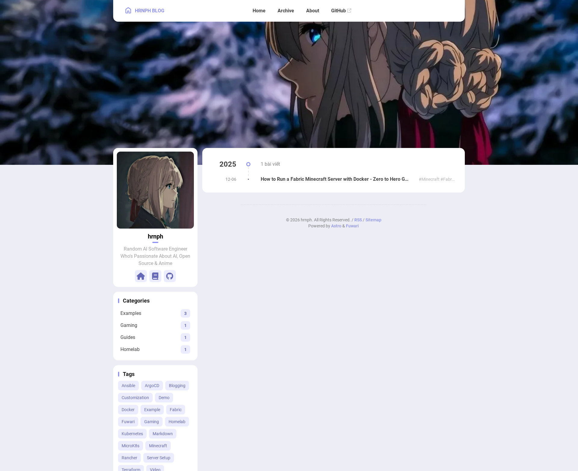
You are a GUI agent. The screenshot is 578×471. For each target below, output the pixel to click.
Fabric (176, 409)
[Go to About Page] (155, 190)
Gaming (151, 421)
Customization (135, 397)
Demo (164, 397)
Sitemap (373, 219)
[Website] (141, 276)
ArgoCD (152, 385)
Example (152, 409)
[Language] (440, 10)
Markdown (163, 433)
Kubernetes (132, 433)
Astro (336, 225)
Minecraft (158, 445)
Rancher (129, 457)
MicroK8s (130, 445)
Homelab (177, 421)
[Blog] (155, 276)
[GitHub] (170, 276)
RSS (358, 219)
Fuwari (128, 421)
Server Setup (158, 457)
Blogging (177, 385)
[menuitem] (453, 10)
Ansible (128, 385)
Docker (128, 409)
